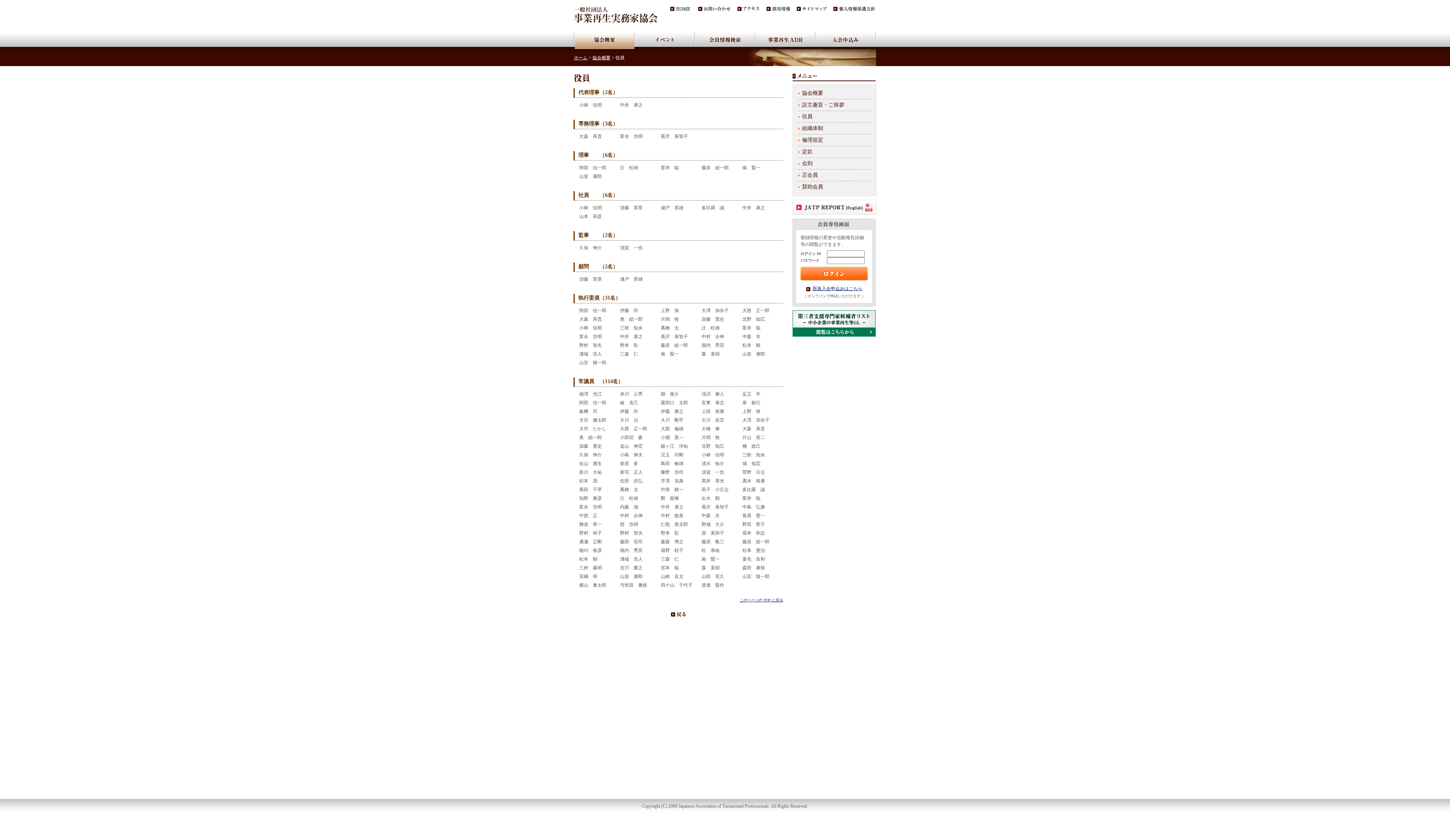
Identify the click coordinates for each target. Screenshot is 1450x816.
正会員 (810, 175)
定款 (807, 152)
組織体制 (812, 128)
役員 (807, 116)
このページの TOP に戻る (761, 600)
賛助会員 (812, 187)
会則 (807, 163)
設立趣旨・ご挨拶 (823, 105)
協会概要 (601, 57)
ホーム (581, 57)
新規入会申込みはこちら (837, 288)
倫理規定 (812, 140)
